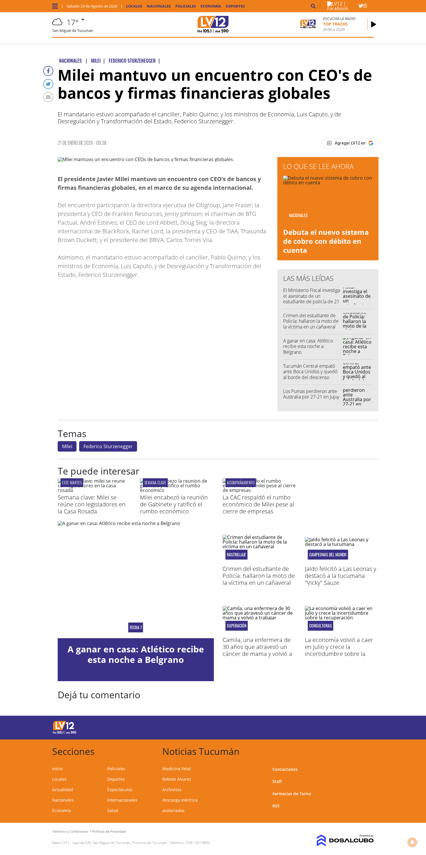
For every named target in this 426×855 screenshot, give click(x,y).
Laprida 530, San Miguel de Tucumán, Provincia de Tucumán (119, 842)
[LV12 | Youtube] (333, 726)
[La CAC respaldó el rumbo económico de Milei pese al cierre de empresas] (259, 490)
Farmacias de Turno (291, 793)
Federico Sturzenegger (108, 446)
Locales (134, 6)
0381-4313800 (198, 842)
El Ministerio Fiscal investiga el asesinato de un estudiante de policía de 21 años (311, 298)
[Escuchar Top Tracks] (373, 24)
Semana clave (155, 482)
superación (236, 626)
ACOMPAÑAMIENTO (240, 482)
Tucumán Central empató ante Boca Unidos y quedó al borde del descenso (310, 371)
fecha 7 (136, 627)
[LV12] (64, 733)
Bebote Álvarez (176, 779)
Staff (277, 781)
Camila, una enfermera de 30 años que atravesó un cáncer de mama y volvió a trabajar (257, 650)
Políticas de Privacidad (109, 831)
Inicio (57, 768)
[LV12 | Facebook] (342, 8)
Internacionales (122, 800)
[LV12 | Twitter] (360, 7)
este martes (72, 482)
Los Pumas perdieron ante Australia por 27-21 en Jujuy (311, 394)
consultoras (320, 626)
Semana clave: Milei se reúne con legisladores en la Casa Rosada (91, 504)
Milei (67, 446)
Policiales (185, 6)
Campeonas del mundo (328, 555)
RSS (276, 806)
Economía (211, 6)
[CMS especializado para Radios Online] (337, 840)
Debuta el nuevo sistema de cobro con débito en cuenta (326, 241)
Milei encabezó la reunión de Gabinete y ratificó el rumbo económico (174, 504)
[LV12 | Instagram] (365, 7)
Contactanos (285, 769)
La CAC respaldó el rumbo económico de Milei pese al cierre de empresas (258, 504)
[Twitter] (48, 84)
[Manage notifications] (412, 842)
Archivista (171, 789)
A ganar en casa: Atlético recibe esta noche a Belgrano (308, 346)
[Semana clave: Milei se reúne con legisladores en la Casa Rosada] (94, 490)
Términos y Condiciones (70, 831)
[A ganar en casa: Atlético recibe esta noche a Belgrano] (136, 579)
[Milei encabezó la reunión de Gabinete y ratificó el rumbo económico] (177, 490)
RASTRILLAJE (236, 555)
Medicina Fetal (176, 768)
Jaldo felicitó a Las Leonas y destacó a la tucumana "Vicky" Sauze (340, 576)
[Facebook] (48, 71)
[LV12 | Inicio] (367, 750)
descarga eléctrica (180, 800)
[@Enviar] (48, 97)
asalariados (173, 810)
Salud (112, 810)
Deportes (235, 6)
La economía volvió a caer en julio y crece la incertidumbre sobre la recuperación (339, 650)
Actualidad (62, 789)
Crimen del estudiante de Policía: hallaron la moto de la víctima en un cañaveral (310, 321)
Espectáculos (119, 789)
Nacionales (159, 6)
